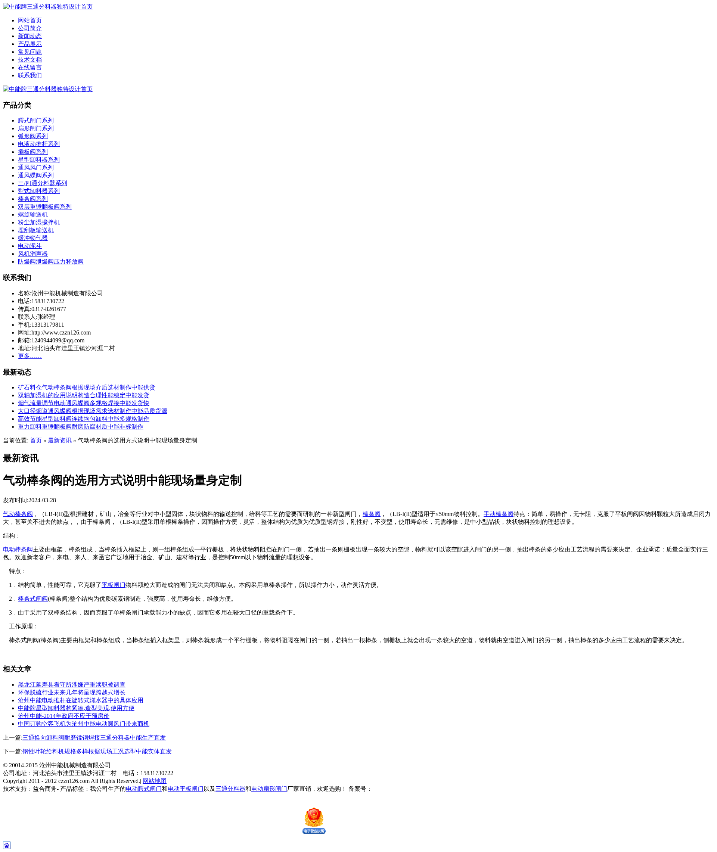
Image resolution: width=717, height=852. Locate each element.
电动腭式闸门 (144, 789)
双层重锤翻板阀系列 (45, 206)
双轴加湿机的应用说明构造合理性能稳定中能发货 (83, 395)
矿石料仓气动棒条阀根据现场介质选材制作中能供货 (86, 387)
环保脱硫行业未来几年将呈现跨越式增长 (71, 692)
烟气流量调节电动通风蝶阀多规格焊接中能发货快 (83, 403)
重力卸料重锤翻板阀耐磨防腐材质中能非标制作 (80, 426)
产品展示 (30, 44)
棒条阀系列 (33, 199)
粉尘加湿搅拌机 (39, 222)
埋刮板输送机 (36, 230)
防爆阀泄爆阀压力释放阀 (51, 261)
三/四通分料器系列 (42, 183)
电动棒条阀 (18, 549)
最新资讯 (60, 440)
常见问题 (30, 52)
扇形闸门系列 (36, 128)
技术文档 (30, 59)
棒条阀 (372, 514)
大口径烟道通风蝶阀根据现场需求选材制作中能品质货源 (92, 411)
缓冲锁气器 (33, 238)
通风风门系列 (36, 167)
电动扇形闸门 (269, 789)
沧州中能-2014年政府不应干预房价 (63, 716)
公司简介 (30, 28)
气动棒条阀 (18, 514)
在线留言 (30, 67)
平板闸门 (113, 585)
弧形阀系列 (33, 136)
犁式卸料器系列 (39, 191)
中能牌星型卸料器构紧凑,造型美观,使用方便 (76, 708)
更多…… (30, 356)
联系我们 (30, 75)
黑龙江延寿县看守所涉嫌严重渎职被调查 (71, 684)
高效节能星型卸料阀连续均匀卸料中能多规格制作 (83, 419)
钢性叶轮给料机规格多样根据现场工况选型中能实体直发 (97, 751)
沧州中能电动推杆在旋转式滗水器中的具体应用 (80, 700)
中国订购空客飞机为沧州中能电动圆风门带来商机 (83, 724)
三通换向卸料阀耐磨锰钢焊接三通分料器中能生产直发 (94, 737)
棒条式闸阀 (33, 599)
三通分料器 (230, 789)
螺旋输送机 (33, 214)
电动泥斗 (30, 246)
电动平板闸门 (186, 789)
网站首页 (30, 20)
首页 (36, 440)
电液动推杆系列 (39, 144)
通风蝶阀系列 (36, 175)
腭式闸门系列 (36, 120)
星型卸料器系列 (39, 159)
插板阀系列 (33, 152)
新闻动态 (30, 36)
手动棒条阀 (498, 514)
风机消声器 (33, 254)
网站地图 (155, 781)
